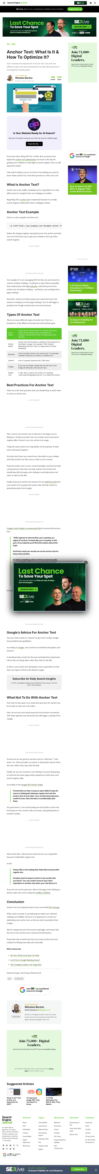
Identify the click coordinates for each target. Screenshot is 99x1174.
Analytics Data (43, 1146)
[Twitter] (17, 1145)
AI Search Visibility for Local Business (81, 321)
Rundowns (57, 1126)
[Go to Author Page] (10, 78)
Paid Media (26, 1129)
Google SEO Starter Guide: (32, 785)
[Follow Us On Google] (34, 990)
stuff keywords (51, 482)
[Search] (95, 3)
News (24, 1122)
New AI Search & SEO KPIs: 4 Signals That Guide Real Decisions (81, 189)
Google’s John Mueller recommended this (24, 528)
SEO (9, 978)
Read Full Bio (16, 1016)
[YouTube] (10, 1145)
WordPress (26, 1146)
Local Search (42, 1126)
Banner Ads (73, 1134)
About (87, 1126)
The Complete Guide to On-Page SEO (25, 964)
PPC (39, 1142)
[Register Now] (82, 174)
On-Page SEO (19, 978)
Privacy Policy (90, 1136)
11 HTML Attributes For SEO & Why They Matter (53, 1101)
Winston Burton (23, 78)
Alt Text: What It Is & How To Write (25, 955)
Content (25, 1133)
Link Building (42, 1122)
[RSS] (13, 1148)
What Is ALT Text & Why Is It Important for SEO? (14, 1101)
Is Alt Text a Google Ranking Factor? (25, 960)
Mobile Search (43, 1129)
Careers (88, 1133)
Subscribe (88, 1122)
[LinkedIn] (6, 1145)
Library (56, 1129)
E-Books (57, 1133)
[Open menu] (4, 3)
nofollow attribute (42, 893)
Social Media (27, 1136)
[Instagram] (6, 1148)
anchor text (25, 199)
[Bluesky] (3, 1148)
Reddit (40, 1149)
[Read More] (82, 274)
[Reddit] (10, 1148)
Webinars (57, 1122)
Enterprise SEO (43, 1139)
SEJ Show (57, 1136)
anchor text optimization (26, 159)
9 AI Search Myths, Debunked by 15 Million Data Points (82, 288)
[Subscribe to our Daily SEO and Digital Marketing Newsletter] (91, 3)
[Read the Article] (15, 1092)
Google (21, 647)
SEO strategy (54, 907)
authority (33, 286)
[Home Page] (17, 3)
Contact (87, 1129)
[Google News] (3, 1145)
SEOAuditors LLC (44, 1010)
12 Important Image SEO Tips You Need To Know (33, 1101)
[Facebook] (13, 1145)
